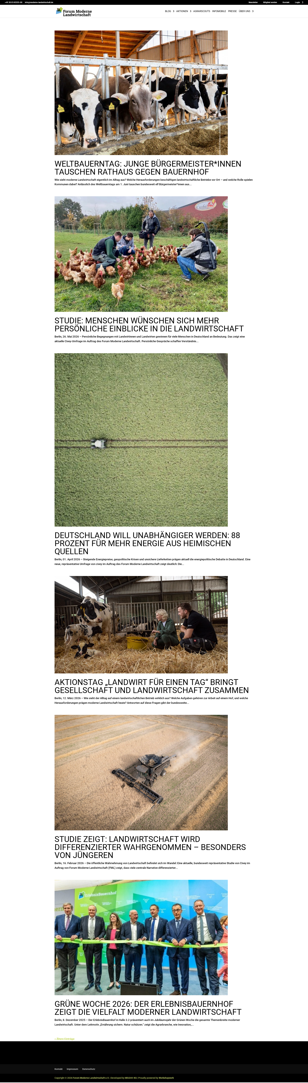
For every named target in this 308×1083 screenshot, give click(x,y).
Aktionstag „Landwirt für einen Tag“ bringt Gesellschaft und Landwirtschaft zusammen (152, 686)
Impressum (72, 1069)
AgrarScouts (201, 11)
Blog (168, 11)
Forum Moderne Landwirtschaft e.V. (91, 1078)
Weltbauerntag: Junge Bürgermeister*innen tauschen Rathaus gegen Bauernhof (148, 168)
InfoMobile (219, 11)
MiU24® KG (131, 1078)
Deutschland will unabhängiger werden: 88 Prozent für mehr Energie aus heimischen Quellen (147, 543)
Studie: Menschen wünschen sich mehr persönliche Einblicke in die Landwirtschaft (149, 324)
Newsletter (253, 2)
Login (297, 2)
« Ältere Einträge (64, 1038)
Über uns (244, 11)
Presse (232, 11)
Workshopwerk (166, 1078)
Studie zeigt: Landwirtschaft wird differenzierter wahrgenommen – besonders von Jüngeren (150, 847)
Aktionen (182, 11)
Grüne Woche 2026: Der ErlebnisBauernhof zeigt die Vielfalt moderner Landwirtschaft (148, 1008)
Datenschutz (88, 1069)
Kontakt (286, 2)
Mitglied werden (270, 2)
